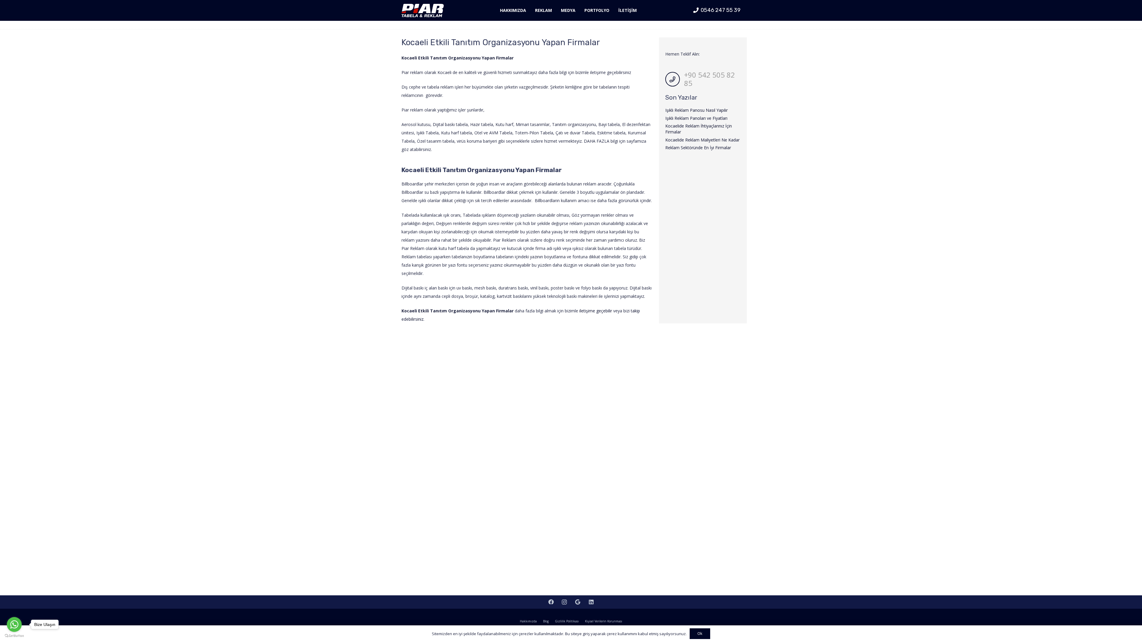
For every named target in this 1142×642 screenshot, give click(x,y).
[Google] (577, 602)
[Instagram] (564, 602)
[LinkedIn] (591, 602)
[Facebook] (551, 602)
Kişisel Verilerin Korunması (603, 621)
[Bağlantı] (422, 10)
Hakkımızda (528, 621)
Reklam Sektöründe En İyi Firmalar (698, 147)
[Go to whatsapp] (14, 624)
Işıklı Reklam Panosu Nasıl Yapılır (696, 110)
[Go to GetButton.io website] (14, 636)
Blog (546, 621)
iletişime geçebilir (595, 311)
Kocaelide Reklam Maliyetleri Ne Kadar (702, 140)
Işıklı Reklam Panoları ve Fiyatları (696, 118)
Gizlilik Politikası (567, 621)
